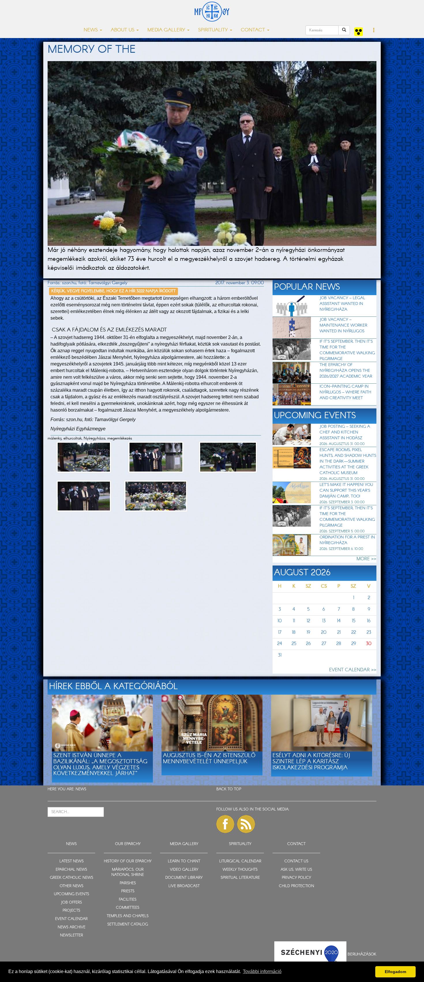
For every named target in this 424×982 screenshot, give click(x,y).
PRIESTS (127, 891)
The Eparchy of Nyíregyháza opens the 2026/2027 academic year (346, 370)
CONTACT (296, 844)
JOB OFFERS (71, 902)
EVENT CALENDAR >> (352, 670)
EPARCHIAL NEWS (71, 869)
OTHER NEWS (71, 886)
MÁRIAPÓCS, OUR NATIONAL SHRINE (127, 872)
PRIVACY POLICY (296, 878)
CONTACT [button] (254, 30)
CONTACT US (296, 861)
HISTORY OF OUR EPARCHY (127, 861)
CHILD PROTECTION (296, 886)
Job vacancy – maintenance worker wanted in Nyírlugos (343, 325)
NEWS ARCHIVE (71, 927)
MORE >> (366, 559)
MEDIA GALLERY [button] (167, 30)
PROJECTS (71, 910)
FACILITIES (127, 899)
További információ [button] (262, 971)
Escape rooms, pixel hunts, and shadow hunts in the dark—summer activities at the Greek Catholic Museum (348, 461)
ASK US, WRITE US (296, 869)
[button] (374, 30)
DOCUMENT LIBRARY (183, 878)
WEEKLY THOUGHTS (240, 869)
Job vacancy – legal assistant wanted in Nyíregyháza (342, 303)
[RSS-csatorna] (246, 824)
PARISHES (128, 883)
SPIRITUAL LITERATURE (240, 878)
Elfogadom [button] (395, 971)
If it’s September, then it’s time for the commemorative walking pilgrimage (347, 350)
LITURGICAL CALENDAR (240, 861)
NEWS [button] (91, 30)
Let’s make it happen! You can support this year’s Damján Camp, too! (346, 490)
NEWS (81, 789)
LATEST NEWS (71, 861)
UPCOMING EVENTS (71, 894)
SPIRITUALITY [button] (213, 30)
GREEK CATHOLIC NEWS (71, 878)
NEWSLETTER (71, 935)
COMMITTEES (127, 908)
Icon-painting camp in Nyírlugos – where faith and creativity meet (345, 392)
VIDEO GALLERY (184, 869)
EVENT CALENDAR (71, 919)
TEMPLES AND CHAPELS (128, 916)
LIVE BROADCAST (184, 886)
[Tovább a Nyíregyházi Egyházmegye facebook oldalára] (225, 824)
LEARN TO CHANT (184, 861)
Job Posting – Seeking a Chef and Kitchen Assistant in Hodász (345, 432)
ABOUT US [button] (123, 30)
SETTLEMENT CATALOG (127, 924)
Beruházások (362, 954)
